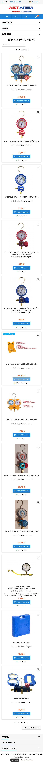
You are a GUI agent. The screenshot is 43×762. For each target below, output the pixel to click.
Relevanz (14, 45)
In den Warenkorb (21, 101)
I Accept (15, 760)
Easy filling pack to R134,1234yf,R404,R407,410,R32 (21, 588)
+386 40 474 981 (15, 2)
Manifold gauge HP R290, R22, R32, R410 (21, 475)
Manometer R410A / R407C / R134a (21, 85)
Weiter (25, 723)
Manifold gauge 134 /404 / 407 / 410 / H (21, 141)
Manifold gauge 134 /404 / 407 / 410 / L (22, 197)
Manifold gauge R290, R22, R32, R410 (21, 364)
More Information (27, 760)
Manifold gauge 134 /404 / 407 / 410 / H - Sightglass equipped (21, 254)
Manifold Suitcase (21, 643)
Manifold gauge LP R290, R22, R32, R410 (21, 531)
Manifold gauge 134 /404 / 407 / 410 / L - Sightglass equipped (21, 309)
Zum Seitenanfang (31, 728)
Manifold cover (21, 698)
